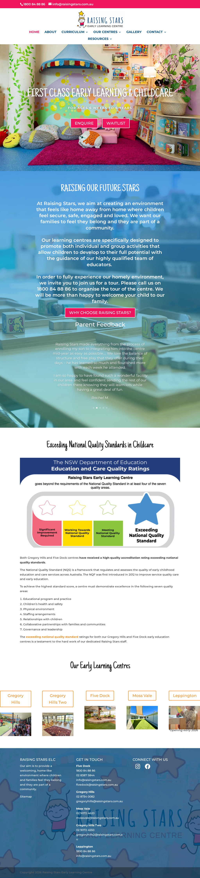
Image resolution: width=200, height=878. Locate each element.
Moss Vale (142, 695)
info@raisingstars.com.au (93, 780)
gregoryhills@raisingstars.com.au (99, 801)
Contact (155, 32)
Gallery (134, 32)
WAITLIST (115, 123)
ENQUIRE (84, 123)
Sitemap (26, 796)
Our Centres (105, 32)
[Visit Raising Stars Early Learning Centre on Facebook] (147, 767)
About (50, 32)
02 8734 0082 (85, 796)
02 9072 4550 (85, 830)
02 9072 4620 (85, 813)
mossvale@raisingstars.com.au (97, 818)
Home (34, 32)
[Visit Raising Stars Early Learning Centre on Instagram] (137, 767)
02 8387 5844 (85, 775)
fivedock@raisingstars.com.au (97, 784)
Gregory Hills (15, 699)
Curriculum (73, 32)
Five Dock (100, 695)
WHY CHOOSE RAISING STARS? (100, 312)
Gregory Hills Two (58, 699)
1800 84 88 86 (85, 770)
